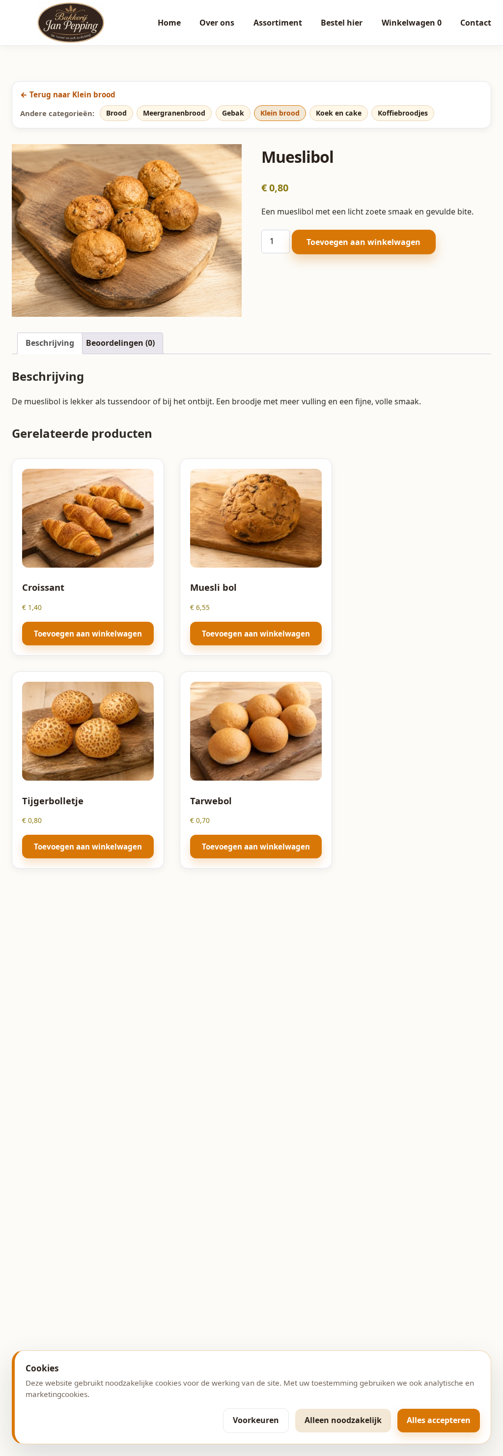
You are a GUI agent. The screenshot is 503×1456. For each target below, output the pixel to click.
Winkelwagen (412, 23)
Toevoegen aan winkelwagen (363, 242)
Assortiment (277, 23)
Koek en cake (339, 113)
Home (169, 23)
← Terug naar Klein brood (67, 94)
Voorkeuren (256, 1420)
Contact (475, 23)
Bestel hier (342, 23)
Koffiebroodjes (403, 113)
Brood (116, 113)
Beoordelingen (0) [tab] (120, 342)
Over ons (216, 23)
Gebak (233, 113)
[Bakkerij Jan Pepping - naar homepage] (71, 22)
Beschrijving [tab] (50, 342)
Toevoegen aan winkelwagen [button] (88, 633)
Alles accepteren (439, 1420)
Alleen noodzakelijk (343, 1420)
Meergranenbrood (174, 113)
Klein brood (280, 113)
